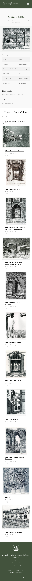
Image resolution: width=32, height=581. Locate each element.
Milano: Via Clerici (11, 419)
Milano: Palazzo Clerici (13, 381)
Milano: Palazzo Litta (12, 189)
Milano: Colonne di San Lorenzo (13, 303)
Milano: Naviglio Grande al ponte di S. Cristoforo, (14, 263)
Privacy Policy (10, 570)
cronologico (11, 121)
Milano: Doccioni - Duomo (14, 151)
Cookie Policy (19, 570)
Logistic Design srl (19, 577)
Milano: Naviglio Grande (13, 532)
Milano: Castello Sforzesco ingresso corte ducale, (15, 228)
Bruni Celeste (16, 17)
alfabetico (21, 121)
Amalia (7, 497)
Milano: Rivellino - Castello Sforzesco (14, 458)
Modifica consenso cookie (16, 572)
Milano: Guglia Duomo (13, 342)
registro (4, 123)
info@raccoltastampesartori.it (16, 565)
